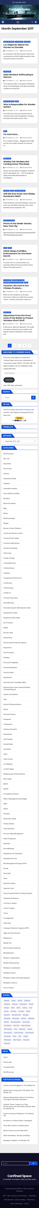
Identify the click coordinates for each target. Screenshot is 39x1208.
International (7, 734)
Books (5, 513)
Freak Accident (8, 672)
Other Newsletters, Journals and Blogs (16, 1135)
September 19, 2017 (12, 324)
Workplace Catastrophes (11, 968)
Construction (7, 583)
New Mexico (7, 1025)
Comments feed (8, 1067)
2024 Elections (8, 454)
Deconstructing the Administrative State (16, 608)
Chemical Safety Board (11, 543)
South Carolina (18, 1032)
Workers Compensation (11, 958)
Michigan (25, 1015)
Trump (5, 913)
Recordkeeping (8, 848)
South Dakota (29, 1032)
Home (4, 1195)
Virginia (25, 1036)
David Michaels (8, 603)
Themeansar (19, 1191)
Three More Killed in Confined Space (16, 1125)
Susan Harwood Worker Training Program (17, 893)
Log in (5, 1057)
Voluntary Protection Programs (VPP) (16, 928)
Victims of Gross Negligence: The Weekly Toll (19, 1085)
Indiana (25, 1007)
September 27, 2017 (12, 80)
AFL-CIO (6, 458)
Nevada (6, 1022)
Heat (5, 699)
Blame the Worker (9, 41)
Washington (7, 1040)
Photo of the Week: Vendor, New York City (17, 224)
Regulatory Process (10, 858)
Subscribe (9, 380)
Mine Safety (7, 779)
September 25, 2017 (12, 167)
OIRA (5, 804)
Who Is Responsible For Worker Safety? (19, 105)
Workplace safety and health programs (16, 978)
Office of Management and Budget (15, 799)
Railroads (27, 41)
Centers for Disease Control (13, 533)
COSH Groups (8, 588)
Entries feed (7, 1062)
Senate (5, 868)
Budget (5, 523)
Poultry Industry (8, 824)
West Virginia (17, 1040)
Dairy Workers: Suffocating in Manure (18, 75)
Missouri (23, 1018)
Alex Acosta (7, 280)
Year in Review (8, 988)
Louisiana (21, 1011)
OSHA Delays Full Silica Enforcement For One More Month (17, 253)
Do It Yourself (8, 623)
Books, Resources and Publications (15, 1130)
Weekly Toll (7, 158)
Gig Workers (7, 677)
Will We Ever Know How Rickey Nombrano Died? (19, 194)
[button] (32, 22)
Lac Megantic (19, 41)
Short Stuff (7, 312)
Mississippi (15, 1018)
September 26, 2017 (12, 110)
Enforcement (7, 637)
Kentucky (13, 1011)
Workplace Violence (10, 983)
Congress (6, 573)
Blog (5, 131)
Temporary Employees (11, 898)
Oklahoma (22, 1029)
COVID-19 (7, 593)
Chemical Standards (10, 548)
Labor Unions (8, 759)
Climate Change (9, 558)
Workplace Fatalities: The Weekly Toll (16, 1140)
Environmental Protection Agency (13, 282)
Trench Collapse (9, 908)
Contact (26, 1203)
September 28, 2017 (12, 51)
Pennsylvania (8, 1032)
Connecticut (23, 1004)
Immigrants (7, 719)
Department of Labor (18, 280)
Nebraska (31, 1018)
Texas (14, 1036)
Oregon (30, 1029)
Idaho (12, 1007)
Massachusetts (16, 1015)
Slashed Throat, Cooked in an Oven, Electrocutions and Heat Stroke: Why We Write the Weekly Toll (19, 1106)
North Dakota (8, 1029)
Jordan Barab (27, 51)
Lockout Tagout (8, 769)
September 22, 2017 (12, 229)
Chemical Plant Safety (11, 538)
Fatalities (6, 190)
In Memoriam (7, 724)
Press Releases (8, 828)
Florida (31, 1004)
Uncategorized (8, 918)
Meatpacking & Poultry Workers (14, 774)
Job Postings (7, 739)
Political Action (31, 1199)
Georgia (6, 1007)
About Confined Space (17, 1203)
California (7, 1004)
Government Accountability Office (14, 682)
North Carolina (25, 1025)
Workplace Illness (9, 973)
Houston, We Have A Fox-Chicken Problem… (16, 286)
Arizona (20, 1000)
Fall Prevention (8, 652)
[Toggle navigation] (17, 22)
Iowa (30, 1007)
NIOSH (5, 789)
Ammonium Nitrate (9, 478)
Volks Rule (7, 923)
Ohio (15, 1029)
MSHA (5, 784)
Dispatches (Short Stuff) (11, 618)
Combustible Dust (9, 563)
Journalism (7, 749)
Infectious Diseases (10, 729)
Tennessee (7, 1036)
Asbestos (6, 483)
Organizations (32, 1195)
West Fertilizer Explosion (12, 948)
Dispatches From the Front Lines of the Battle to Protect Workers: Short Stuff (18, 318)
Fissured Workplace (10, 667)
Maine (28, 1011)
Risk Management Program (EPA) (15, 863)
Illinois (18, 1007)
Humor (5, 709)
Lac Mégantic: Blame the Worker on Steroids (16, 46)
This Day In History (10, 903)
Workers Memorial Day (11, 963)
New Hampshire (15, 1022)
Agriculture (7, 71)
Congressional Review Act (12, 578)
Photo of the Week (9, 220)
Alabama (6, 1000)
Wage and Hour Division (11, 933)
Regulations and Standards (12, 853)
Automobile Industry (10, 488)
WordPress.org (8, 1072)
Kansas (6, 1011)
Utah (19, 1036)
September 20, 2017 (12, 291)
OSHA (17, 101)
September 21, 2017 (12, 259)
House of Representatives (12, 704)
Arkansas (27, 1000)
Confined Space (19, 9)
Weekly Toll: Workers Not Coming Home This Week (16, 162)
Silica (9, 247)
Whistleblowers (8, 953)
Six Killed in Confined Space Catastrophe (17, 1120)
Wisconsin (26, 1040)
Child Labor (7, 553)
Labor (5, 754)
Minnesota (7, 1018)
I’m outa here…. (11, 134)
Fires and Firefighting (10, 662)
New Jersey (26, 1022)
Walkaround (7, 938)
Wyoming (7, 1043)
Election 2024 (8, 633)
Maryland (7, 1015)
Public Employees (20, 190)
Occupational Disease (11, 794)
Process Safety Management (13, 833)
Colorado (14, 1004)
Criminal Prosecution (10, 598)
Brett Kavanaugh (9, 518)
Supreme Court (8, 888)
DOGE (5, 628)
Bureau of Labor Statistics (12, 528)
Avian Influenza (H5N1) (11, 493)
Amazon (6, 473)
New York (16, 1025)
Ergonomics (7, 647)
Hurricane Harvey (9, 714)
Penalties (6, 814)
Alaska (14, 1000)
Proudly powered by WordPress (14, 1188)
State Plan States (9, 883)
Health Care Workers (10, 694)
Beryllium (6, 498)
